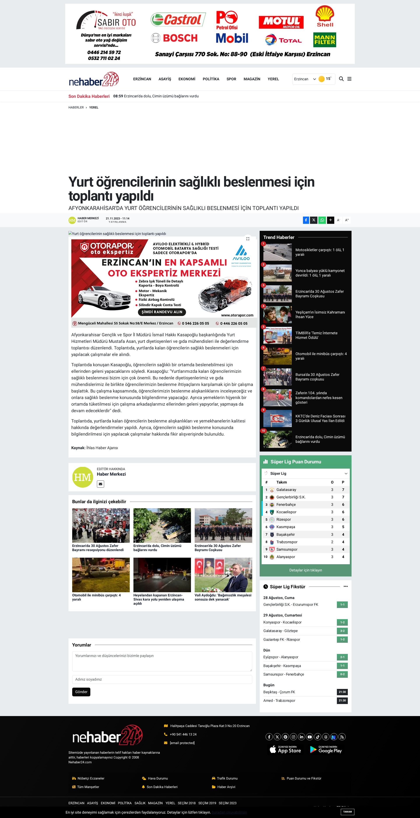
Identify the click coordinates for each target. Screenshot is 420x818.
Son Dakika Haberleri (162, 787)
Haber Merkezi (111, 474)
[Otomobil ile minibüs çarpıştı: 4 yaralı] (101, 574)
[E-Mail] (100, 484)
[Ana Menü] (348, 79)
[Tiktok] (317, 736)
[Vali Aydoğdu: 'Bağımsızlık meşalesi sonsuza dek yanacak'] (223, 574)
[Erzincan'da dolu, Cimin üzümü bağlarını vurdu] (162, 525)
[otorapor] (164, 283)
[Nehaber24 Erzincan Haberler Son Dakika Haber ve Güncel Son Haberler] (94, 79)
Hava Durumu (158, 778)
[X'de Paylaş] (313, 220)
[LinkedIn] (301, 736)
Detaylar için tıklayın (305, 570)
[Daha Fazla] (330, 220)
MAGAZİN (252, 79)
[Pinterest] (285, 736)
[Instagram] (293, 736)
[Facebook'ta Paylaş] (306, 220)
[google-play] (325, 749)
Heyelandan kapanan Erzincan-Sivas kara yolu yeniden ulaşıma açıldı (158, 599)
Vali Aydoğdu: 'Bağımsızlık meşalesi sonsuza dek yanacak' (223, 597)
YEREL (273, 79)
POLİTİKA (211, 79)
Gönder (81, 692)
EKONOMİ (186, 79)
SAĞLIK (140, 803)
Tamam (347, 811)
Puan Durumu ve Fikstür (304, 778)
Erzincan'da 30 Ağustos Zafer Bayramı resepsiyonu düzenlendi (98, 548)
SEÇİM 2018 (187, 803)
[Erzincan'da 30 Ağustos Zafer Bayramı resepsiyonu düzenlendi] (101, 525)
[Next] (334, 736)
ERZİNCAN (142, 79)
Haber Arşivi (226, 787)
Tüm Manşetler (88, 787)
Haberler (76, 107)
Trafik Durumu (227, 778)
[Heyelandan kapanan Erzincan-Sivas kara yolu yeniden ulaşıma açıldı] (162, 574)
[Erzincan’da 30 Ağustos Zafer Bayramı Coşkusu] (223, 525)
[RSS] (342, 736)
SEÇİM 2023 (227, 803)
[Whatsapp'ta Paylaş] (322, 220)
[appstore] (285, 749)
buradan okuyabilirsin (229, 812)
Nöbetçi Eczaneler (91, 778)
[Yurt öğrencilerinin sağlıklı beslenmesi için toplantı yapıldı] (162, 233)
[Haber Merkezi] (82, 477)
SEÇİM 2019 (207, 803)
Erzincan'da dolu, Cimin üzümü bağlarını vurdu (156, 96)
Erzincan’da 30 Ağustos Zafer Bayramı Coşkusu (218, 548)
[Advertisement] (210, 142)
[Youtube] (309, 736)
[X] (277, 736)
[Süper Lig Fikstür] (346, 586)
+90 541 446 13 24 (183, 734)
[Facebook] (269, 736)
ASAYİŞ (165, 79)
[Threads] (325, 736)
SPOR (231, 79)
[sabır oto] (210, 33)
